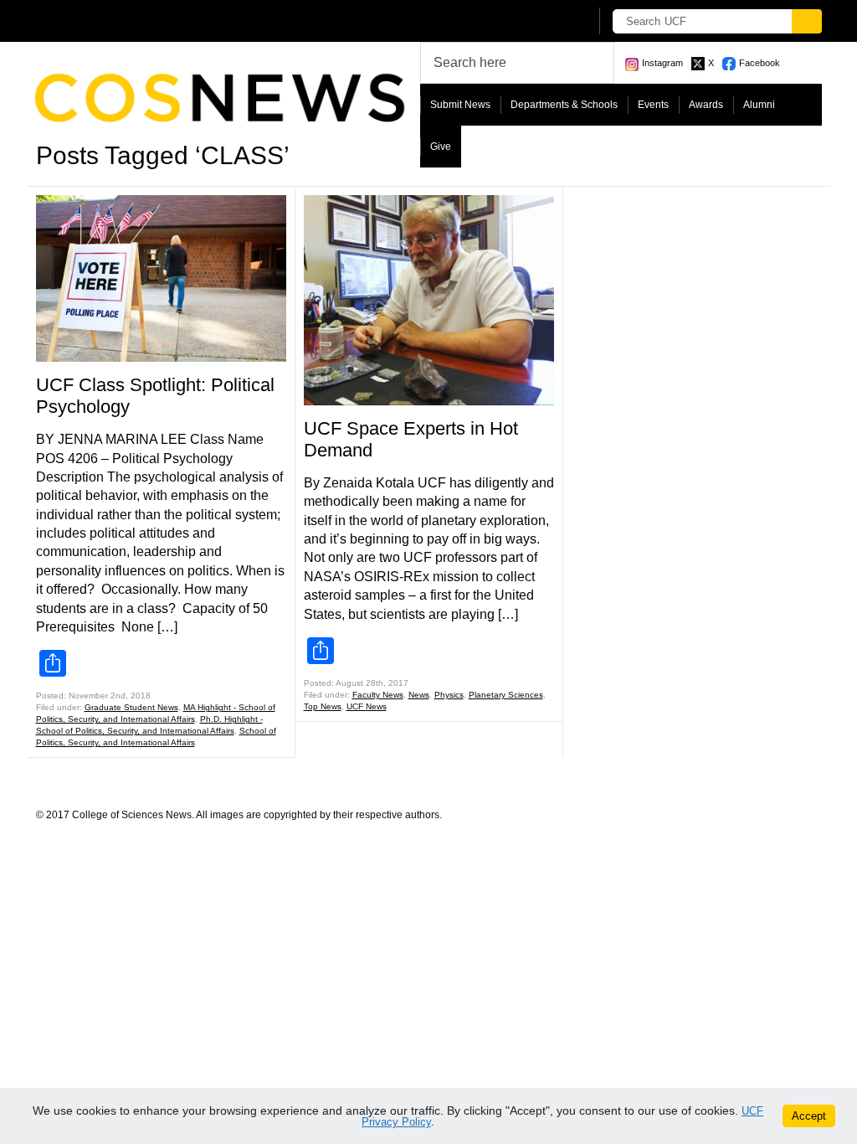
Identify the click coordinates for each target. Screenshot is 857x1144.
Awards (706, 105)
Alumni (759, 105)
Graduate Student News (131, 707)
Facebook (759, 63)
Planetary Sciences (506, 694)
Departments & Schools (564, 105)
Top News (322, 706)
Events (653, 105)
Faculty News (377, 694)
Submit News (460, 105)
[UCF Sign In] (535, 22)
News (418, 694)
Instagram (662, 63)
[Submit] (807, 21)
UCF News (366, 706)
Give (440, 146)
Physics (449, 694)
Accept (809, 1116)
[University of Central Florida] (159, 20)
